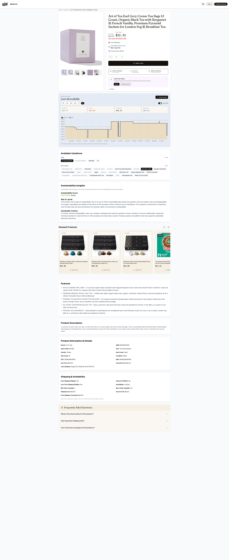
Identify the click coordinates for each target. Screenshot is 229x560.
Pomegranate (66, 175)
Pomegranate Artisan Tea (79, 175)
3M (71, 103)
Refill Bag (91, 161)
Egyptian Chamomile (160, 169)
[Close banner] (166, 79)
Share (112, 89)
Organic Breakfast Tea (137, 172)
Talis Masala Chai (127, 175)
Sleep (117, 175)
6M (75, 103)
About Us (13, 4)
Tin (98, 161)
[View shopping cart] (203, 4)
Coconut (109, 169)
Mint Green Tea (124, 172)
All (82, 103)
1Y (79, 103)
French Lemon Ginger (68, 172)
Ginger (79, 172)
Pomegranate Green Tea (97, 175)
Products (65, 10)
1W (63, 103)
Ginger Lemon (88, 172)
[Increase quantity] (122, 57)
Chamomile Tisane (99, 169)
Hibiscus (103, 172)
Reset (166, 157)
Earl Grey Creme (146, 169)
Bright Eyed (78, 169)
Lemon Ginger (113, 172)
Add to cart (139, 63)
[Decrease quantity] (110, 57)
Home (60, 10)
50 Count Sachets (80, 161)
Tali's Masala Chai (67, 169)
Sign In (209, 4)
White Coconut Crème (141, 175)
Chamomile (88, 169)
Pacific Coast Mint (152, 172)
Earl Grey (136, 169)
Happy (96, 172)
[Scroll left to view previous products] (164, 227)
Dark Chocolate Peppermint (123, 169)
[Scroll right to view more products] (168, 227)
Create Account (221, 4)
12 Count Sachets (67, 161)
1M (67, 103)
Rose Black (109, 175)
